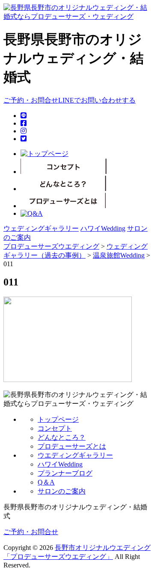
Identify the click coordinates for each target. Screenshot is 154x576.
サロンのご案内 (62, 491)
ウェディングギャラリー (41, 228)
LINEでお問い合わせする (97, 100)
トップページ (58, 419)
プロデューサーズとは (72, 446)
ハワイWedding (102, 228)
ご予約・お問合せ (30, 100)
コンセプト (55, 428)
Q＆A (46, 482)
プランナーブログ (65, 473)
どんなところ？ (62, 437)
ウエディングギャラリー (75, 455)
